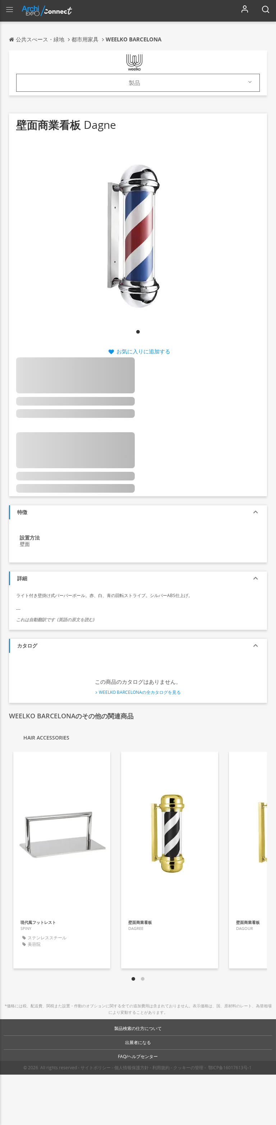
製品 (134, 83)
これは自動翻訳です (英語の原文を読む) (55, 619)
